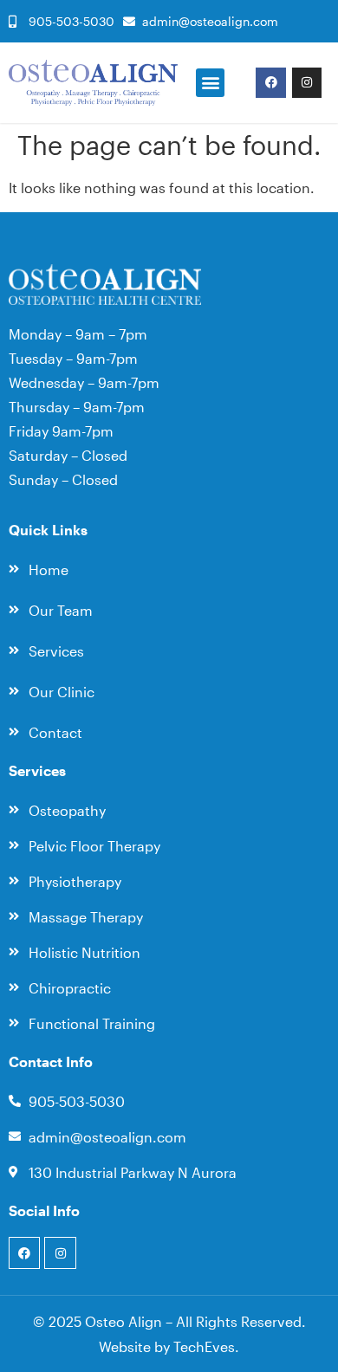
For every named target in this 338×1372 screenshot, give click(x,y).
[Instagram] (306, 82)
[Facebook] (270, 82)
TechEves (204, 1346)
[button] (210, 82)
